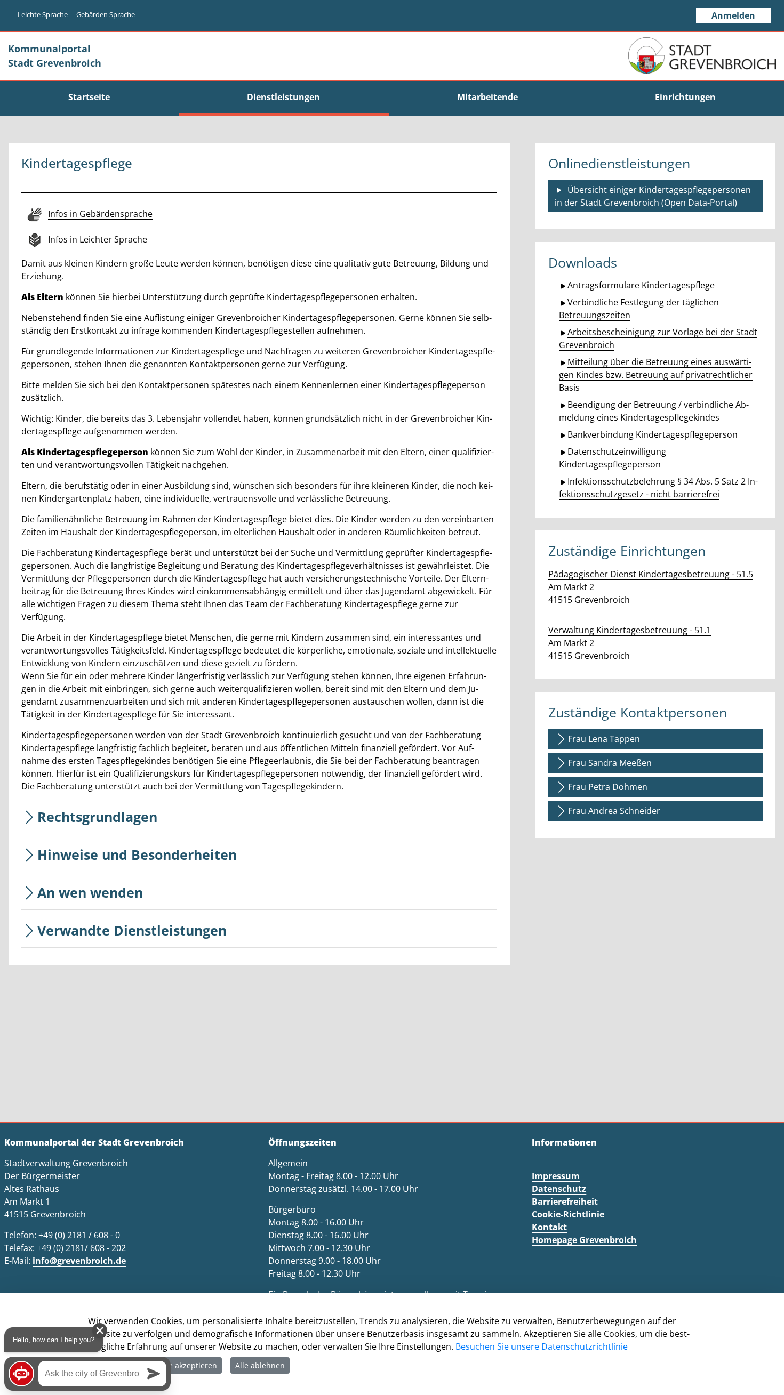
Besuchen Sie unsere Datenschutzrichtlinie (541, 1346)
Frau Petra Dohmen (607, 787)
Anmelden (733, 15)
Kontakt (549, 1227)
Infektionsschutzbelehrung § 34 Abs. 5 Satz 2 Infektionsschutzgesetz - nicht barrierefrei (658, 487)
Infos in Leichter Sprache (97, 239)
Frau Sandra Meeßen (610, 763)
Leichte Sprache (43, 14)
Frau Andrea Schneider (614, 811)
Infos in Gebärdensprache (100, 214)
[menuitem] (89, 97)
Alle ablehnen (260, 1365)
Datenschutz (559, 1189)
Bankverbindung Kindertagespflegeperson (652, 434)
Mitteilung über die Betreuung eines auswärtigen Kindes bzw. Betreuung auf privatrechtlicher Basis (656, 374)
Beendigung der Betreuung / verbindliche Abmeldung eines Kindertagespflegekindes (654, 411)
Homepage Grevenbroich (584, 1240)
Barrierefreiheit (565, 1201)
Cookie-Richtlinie (568, 1214)
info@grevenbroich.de (79, 1261)
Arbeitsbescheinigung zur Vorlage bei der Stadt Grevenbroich (658, 338)
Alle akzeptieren (188, 1365)
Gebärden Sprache (105, 14)
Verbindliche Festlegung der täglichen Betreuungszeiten (639, 308)
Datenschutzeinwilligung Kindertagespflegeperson (612, 458)
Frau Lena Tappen (604, 739)
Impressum (556, 1176)
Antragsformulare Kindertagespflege (641, 285)
